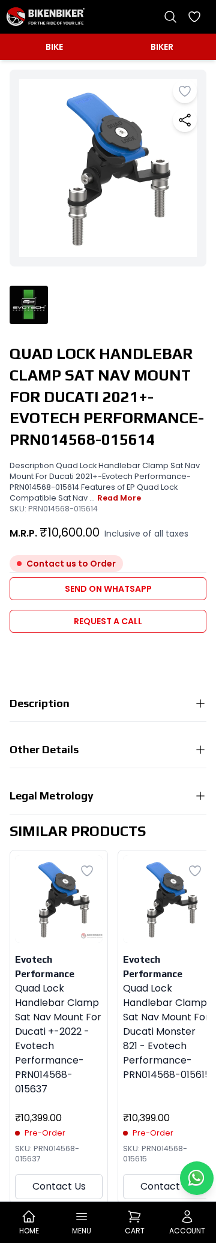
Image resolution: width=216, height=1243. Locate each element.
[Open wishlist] (194, 17)
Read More (119, 498)
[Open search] (170, 17)
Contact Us (59, 1186)
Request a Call (108, 621)
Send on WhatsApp (108, 589)
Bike (54, 47)
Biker (162, 47)
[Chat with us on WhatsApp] (197, 1178)
